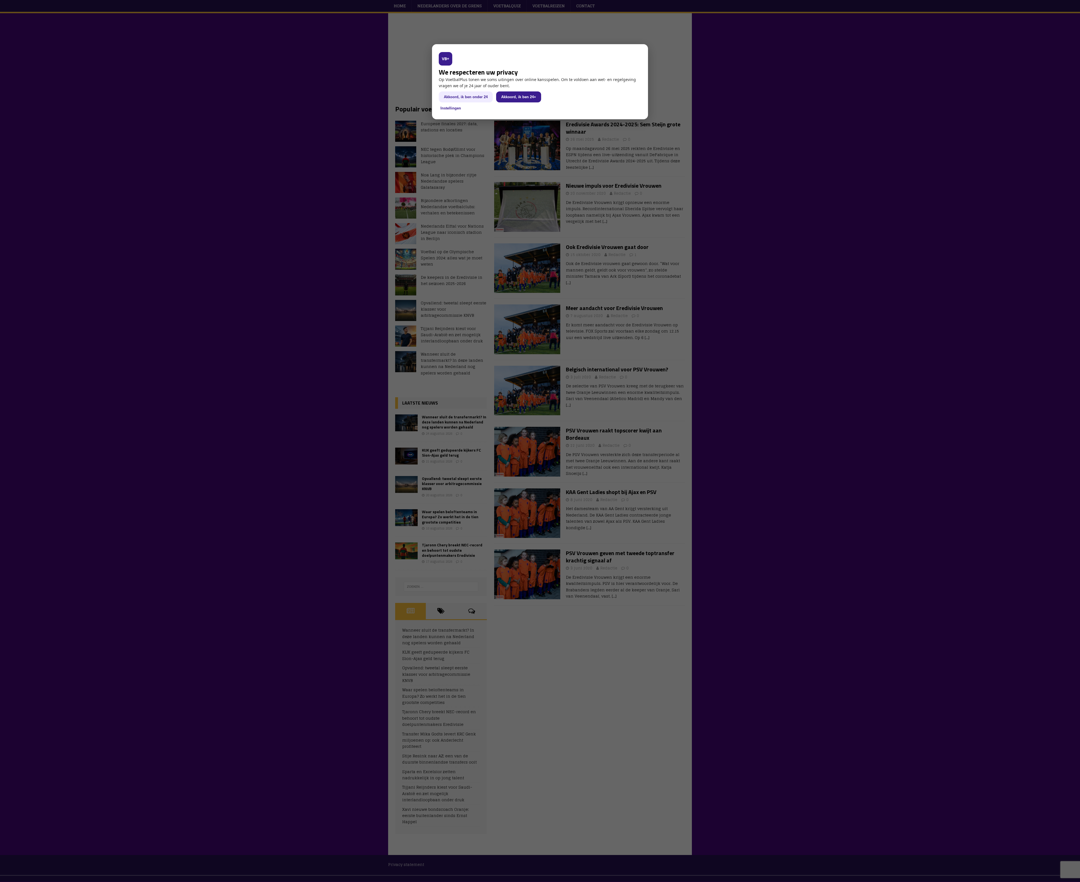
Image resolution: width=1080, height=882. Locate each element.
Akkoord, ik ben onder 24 (466, 97)
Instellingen (450, 108)
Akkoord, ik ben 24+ (518, 97)
